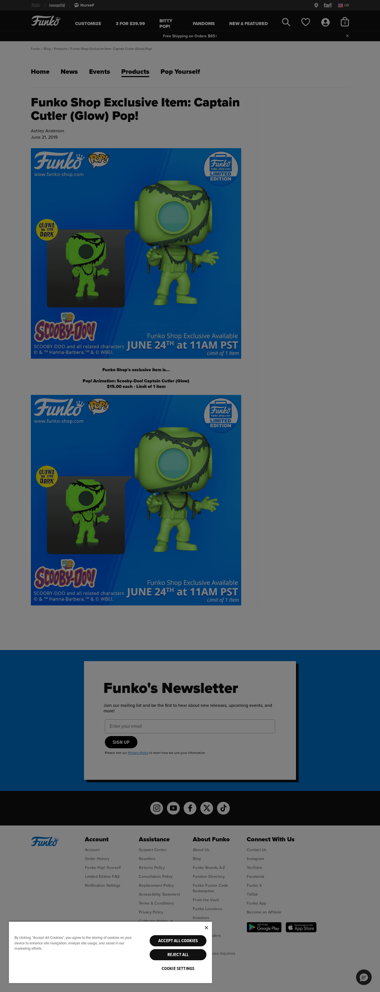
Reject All (178, 954)
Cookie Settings (178, 968)
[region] (110, 952)
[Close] (206, 927)
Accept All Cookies (178, 941)
